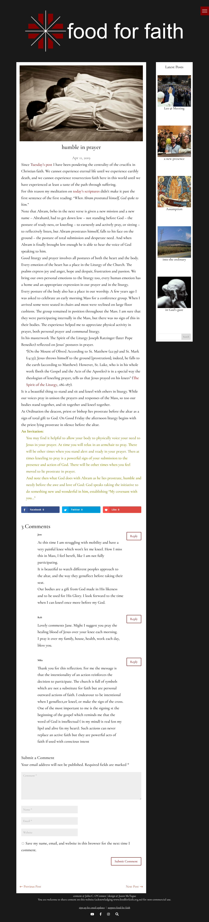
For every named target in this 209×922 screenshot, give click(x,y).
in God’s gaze (174, 310)
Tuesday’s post (41, 164)
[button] (204, 11)
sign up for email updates (92, 907)
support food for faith (119, 907)
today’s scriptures (86, 191)
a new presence (174, 159)
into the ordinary (174, 259)
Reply (134, 536)
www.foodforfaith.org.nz (127, 899)
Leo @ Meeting (174, 108)
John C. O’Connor (95, 896)
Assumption (174, 209)
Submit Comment (126, 861)
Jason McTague (127, 896)
